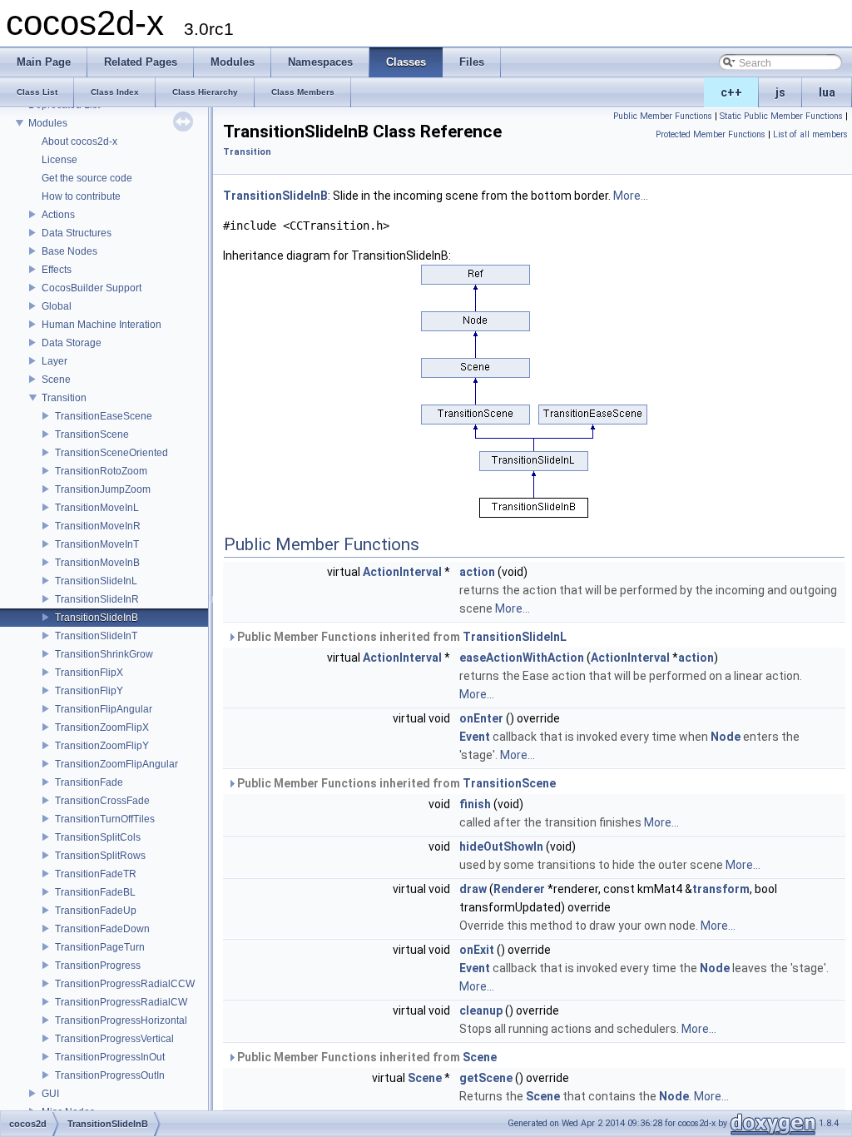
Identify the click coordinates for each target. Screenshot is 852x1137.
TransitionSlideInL (96, 581)
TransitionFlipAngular (103, 709)
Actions (58, 215)
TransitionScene (92, 434)
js (780, 92)
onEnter (481, 718)
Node (726, 736)
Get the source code (87, 178)
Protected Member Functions (710, 134)
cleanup (481, 1010)
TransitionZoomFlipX (102, 727)
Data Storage (72, 343)
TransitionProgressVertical (114, 1039)
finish (475, 804)
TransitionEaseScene (103, 416)
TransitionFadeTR (95, 874)
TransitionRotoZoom (101, 471)
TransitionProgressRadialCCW (125, 984)
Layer (54, 361)
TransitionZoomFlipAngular (116, 764)
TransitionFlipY (89, 691)
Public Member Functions (662, 116)
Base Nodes (69, 251)
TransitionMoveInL (97, 508)
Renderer (519, 889)
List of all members (810, 134)
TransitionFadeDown (102, 929)
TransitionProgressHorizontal (121, 1020)
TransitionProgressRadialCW (121, 1002)
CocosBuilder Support (91, 288)
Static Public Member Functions (781, 116)
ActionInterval (402, 571)
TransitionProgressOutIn (110, 1075)
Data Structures (76, 233)
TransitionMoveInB (97, 562)
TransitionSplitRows (100, 855)
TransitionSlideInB (96, 617)
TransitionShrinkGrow (104, 654)
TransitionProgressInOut (110, 1057)
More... (630, 195)
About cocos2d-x (79, 141)
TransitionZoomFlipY (102, 746)
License (59, 160)
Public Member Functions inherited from (401, 636)
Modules (47, 123)
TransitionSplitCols (98, 837)
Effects (57, 270)
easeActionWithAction (521, 657)
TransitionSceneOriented (111, 453)
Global (57, 306)
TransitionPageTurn (100, 947)
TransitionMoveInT (97, 544)
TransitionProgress (98, 965)
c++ (731, 92)
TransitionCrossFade (102, 801)
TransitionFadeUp (95, 910)
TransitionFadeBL (95, 892)
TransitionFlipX (89, 672)
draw (473, 889)
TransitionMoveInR (98, 526)
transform (721, 889)
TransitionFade (89, 782)
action (477, 571)
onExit (476, 949)
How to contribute (81, 196)
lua (827, 92)
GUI (50, 1094)
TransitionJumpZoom (103, 489)
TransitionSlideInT (96, 636)
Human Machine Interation (101, 324)
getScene (486, 1078)
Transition (64, 398)
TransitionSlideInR (97, 599)
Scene (56, 379)
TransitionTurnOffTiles (105, 819)
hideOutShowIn (501, 846)
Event (474, 736)
